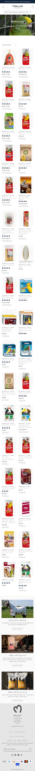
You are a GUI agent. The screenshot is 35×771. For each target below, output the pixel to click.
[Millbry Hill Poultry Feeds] (17, 681)
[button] (9, 72)
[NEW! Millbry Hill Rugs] (17, 609)
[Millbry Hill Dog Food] (17, 644)
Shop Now (17, 628)
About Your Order (17, 736)
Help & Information (17, 732)
